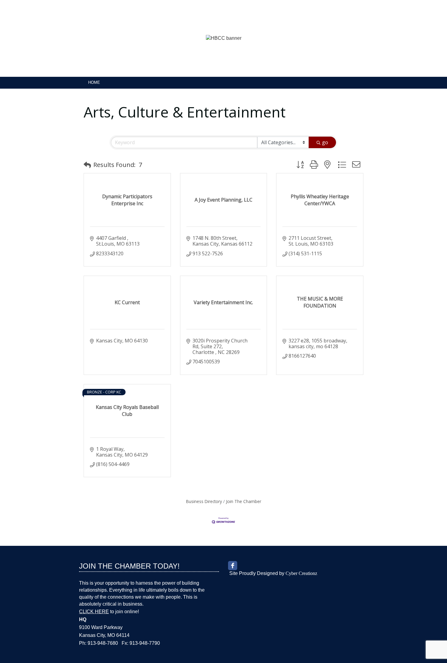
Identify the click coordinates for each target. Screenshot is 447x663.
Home (94, 82)
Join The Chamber (243, 501)
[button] (87, 164)
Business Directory (204, 501)
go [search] (325, 142)
